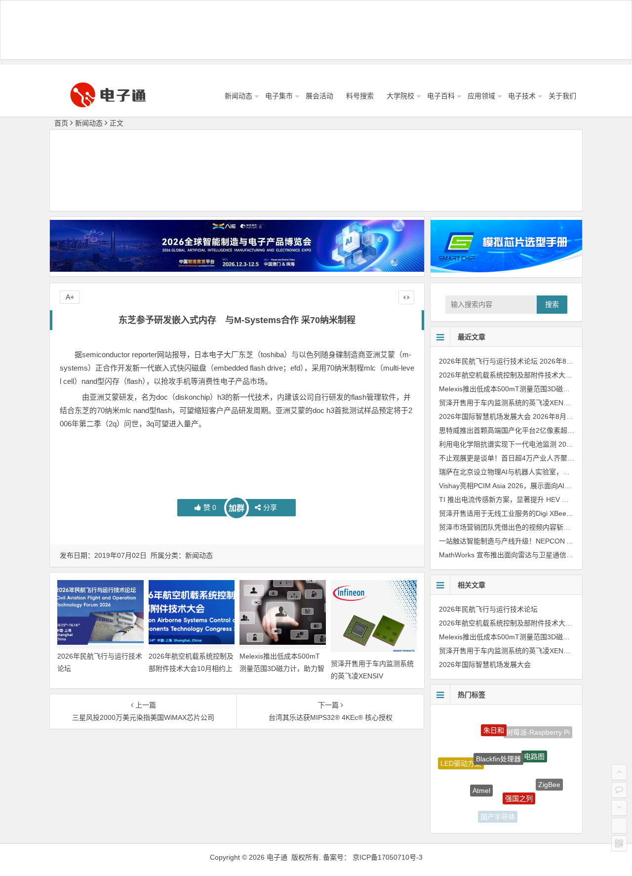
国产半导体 (497, 811)
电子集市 (279, 96)
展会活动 (319, 96)
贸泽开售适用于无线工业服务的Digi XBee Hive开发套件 (524, 513)
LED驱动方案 (460, 757)
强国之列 (519, 783)
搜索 (552, 304)
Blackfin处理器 (498, 742)
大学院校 (400, 96)
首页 (61, 123)
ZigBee (549, 777)
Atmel (481, 776)
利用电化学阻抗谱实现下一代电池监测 (497, 444)
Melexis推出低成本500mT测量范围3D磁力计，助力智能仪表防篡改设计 (281, 668)
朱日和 (493, 723)
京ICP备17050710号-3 (388, 857)
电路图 (534, 743)
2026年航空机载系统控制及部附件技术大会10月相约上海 (191, 668)
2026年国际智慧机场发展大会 (485, 416)
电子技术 (522, 96)
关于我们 (562, 96)
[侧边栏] (406, 297)
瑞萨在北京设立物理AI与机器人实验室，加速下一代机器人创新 (535, 472)
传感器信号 (532, 809)
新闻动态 (238, 96)
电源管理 (466, 797)
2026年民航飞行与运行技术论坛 (488, 361)
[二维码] (619, 843)
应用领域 (481, 96)
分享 (270, 507)
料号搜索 (360, 96)
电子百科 (441, 96)
